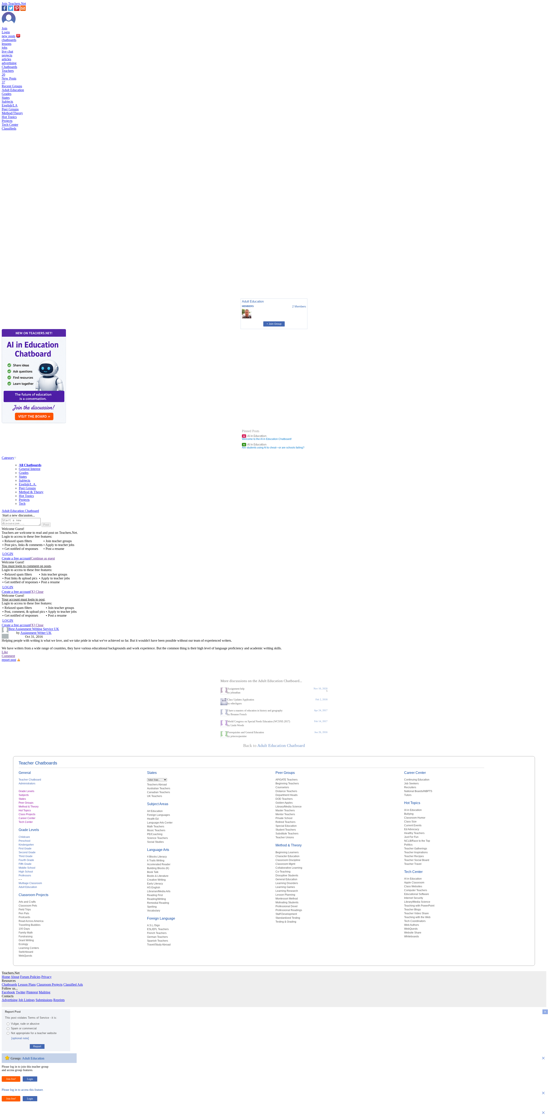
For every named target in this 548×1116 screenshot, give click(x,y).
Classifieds (9, 128)
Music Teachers (156, 830)
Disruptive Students (286, 875)
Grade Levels (26, 791)
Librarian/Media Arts (158, 891)
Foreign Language (161, 918)
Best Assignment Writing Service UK (34, 629)
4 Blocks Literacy (157, 856)
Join (4, 28)
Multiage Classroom (30, 883)
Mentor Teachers (285, 814)
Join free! (11, 1078)
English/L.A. (27, 484)
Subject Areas (157, 804)
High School (26, 871)
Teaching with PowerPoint (419, 905)
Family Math (26, 932)
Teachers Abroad (157, 784)
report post (9, 660)
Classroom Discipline (287, 860)
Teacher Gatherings (415, 848)
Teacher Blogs (412, 909)
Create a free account (16, 558)
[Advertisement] (20, 280)
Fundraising (26, 936)
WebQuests (25, 955)
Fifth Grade (25, 863)
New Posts (9, 80)
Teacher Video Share (416, 913)
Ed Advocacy (411, 829)
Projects (7, 121)
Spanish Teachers (157, 940)
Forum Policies (30, 977)
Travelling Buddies (29, 924)
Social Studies (155, 841)
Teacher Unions (284, 837)
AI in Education (255, 436)
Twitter (20, 992)
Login (6, 32)
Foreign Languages (158, 814)
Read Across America (31, 921)
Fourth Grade (26, 860)
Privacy (46, 977)
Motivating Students (286, 902)
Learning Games (285, 887)
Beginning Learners (287, 852)
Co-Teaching (282, 871)
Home (6, 977)
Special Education (286, 825)
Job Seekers (411, 783)
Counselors (282, 787)
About (15, 977)
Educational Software (416, 894)
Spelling (152, 906)
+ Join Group (274, 323)
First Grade (25, 848)
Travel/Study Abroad (159, 944)
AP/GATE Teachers (286, 779)
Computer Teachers (415, 890)
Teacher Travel (412, 863)
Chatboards (9, 67)
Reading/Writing (156, 899)
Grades (6, 94)
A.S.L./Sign (153, 925)
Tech (22, 503)
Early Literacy (155, 883)
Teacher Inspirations (416, 852)
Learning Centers (29, 948)
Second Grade (27, 852)
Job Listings (26, 1000)
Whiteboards (411, 936)
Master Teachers (285, 810)
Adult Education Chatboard (20, 511)
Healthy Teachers (414, 833)
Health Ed (153, 818)
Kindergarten (26, 844)
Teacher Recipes (414, 856)
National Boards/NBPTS (418, 791)
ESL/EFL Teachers (158, 929)
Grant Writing (26, 940)
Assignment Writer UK (36, 633)
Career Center (27, 818)
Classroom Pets (28, 905)
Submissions (44, 1000)
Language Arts (158, 850)
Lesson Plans (27, 984)
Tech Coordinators (415, 921)
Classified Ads (73, 984)
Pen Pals (24, 913)
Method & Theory (31, 492)
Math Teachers (155, 826)
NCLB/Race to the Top (417, 840)
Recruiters (410, 787)
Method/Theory (12, 113)
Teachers (8, 72)
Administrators (27, 783)
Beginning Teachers (287, 783)
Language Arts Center (160, 822)
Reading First (155, 895)
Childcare (24, 837)
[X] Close (36, 592)
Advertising (10, 1000)
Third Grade (26, 856)
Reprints (59, 1000)
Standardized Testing (287, 917)
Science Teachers (157, 838)
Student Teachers (285, 829)
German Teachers (157, 936)
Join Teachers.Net (14, 3)
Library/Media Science (288, 806)
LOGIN (7, 554)
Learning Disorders (286, 883)
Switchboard (26, 951)
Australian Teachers (158, 788)
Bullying (409, 813)
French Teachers (157, 933)
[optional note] (20, 1038)
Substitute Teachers (286, 833)
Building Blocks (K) (158, 868)
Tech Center (10, 124)
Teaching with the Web (417, 917)
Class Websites (413, 886)
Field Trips (25, 909)
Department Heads (286, 795)
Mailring (44, 992)
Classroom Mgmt (285, 863)
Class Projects (27, 814)
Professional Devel (286, 906)
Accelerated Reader (158, 864)
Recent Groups (12, 86)
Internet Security (413, 897)
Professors (25, 875)
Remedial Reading (158, 902)
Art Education (155, 811)
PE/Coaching (154, 834)
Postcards (24, 917)
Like (5, 652)
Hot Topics (9, 117)
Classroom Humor (414, 817)
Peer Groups (10, 109)
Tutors (407, 795)
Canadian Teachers (158, 792)
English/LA (10, 105)
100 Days (24, 928)
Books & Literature (157, 875)
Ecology (23, 944)
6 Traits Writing (155, 860)
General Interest (29, 469)
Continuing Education (416, 779)
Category (8, 458)
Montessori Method (286, 898)
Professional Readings (288, 910)
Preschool (24, 840)
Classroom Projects (33, 895)
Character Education (287, 856)
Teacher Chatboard (30, 779)
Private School (283, 818)
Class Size (410, 821)
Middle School (27, 867)
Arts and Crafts (27, 901)
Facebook (8, 992)
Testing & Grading (285, 921)
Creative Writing (156, 879)
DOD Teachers (284, 798)
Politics (408, 844)
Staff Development (286, 914)
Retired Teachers (285, 822)
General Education (286, 879)
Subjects (7, 101)
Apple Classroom (414, 882)
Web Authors (411, 924)
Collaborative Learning (288, 867)
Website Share (412, 932)
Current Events (412, 825)
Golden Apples (284, 802)
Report (37, 1046)
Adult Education (13, 90)
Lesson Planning (285, 894)
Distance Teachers (286, 791)
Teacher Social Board (416, 860)
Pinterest (32, 992)
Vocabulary (153, 910)
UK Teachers (154, 796)
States (6, 97)
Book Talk (152, 872)
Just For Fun (411, 837)
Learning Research (286, 890)
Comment (8, 656)
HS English (153, 887)
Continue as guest (43, 558)
